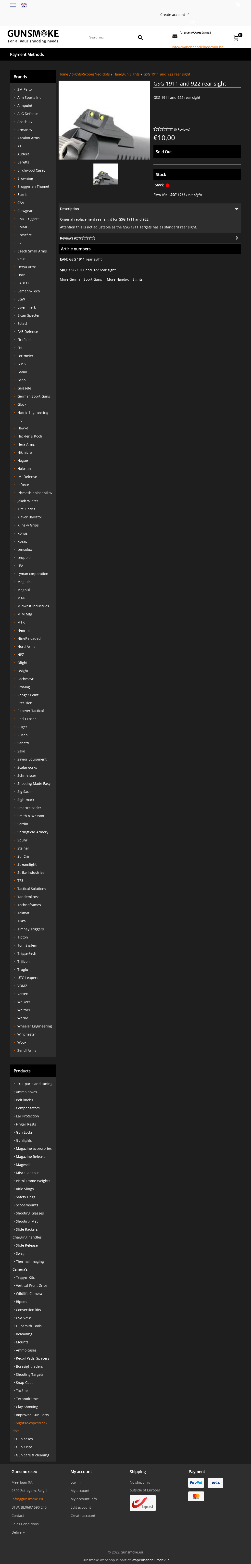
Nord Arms (26, 646)
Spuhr (22, 840)
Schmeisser (26, 775)
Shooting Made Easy (33, 783)
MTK (21, 622)
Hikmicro (24, 452)
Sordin (22, 824)
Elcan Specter (28, 315)
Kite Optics (26, 509)
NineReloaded (29, 638)
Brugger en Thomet (33, 186)
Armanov (24, 129)
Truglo (22, 969)
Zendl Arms (26, 1050)
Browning (25, 178)
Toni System (27, 945)
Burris (22, 194)
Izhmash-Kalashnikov (34, 492)
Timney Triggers (30, 929)
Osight (22, 670)
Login (192, 21)
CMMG (22, 227)
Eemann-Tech (28, 291)
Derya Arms (27, 266)
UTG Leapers (27, 977)
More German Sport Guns (81, 279)
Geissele (24, 388)
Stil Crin (23, 856)
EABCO (23, 283)
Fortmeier (25, 355)
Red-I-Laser (26, 718)
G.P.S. (22, 364)
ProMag (23, 687)
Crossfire (24, 235)
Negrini (23, 630)
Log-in (76, 1482)
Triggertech (26, 953)
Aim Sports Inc (29, 97)
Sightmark (25, 799)
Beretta (23, 162)
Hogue (22, 460)
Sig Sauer (25, 791)
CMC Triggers (28, 218)
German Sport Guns (33, 396)
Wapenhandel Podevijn (151, 1560)
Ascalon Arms (28, 138)
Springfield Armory (32, 832)
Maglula (24, 581)
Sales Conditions (25, 1524)
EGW (21, 299)
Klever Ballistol (29, 517)
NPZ (20, 654)
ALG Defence (27, 113)
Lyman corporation (32, 573)
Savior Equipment (32, 759)
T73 (20, 880)
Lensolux (24, 549)
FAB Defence (27, 331)
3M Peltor (25, 89)
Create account (168, 14)
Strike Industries (30, 872)
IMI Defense (27, 476)
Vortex (22, 993)
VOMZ (22, 985)
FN (19, 347)
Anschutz (25, 121)
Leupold (24, 557)
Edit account (81, 1507)
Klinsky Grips (28, 525)
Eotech (22, 323)
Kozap (22, 541)
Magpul (23, 590)
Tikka (21, 921)
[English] (24, 4)
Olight (22, 662)
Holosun (24, 468)
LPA (20, 565)
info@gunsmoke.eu (27, 1499)
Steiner (23, 848)
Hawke (22, 428)
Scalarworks (27, 767)
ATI (20, 146)
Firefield (24, 339)
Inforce (23, 484)
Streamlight (27, 864)
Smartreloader (29, 807)
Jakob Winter (27, 501)
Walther (23, 1010)
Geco (21, 380)
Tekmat (23, 913)
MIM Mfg (24, 614)
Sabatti (23, 743)
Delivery (18, 1532)
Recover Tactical (30, 710)
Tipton (22, 937)
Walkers (23, 1002)
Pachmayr (25, 678)
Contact (18, 1515)
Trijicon (23, 961)
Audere (23, 154)
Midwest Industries (33, 606)
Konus (22, 533)
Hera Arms (26, 444)
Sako (21, 751)
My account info (84, 1499)
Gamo (22, 372)
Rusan (22, 735)
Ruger (22, 727)
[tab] (150, 208)
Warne (22, 1018)
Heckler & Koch (29, 436)
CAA (20, 202)
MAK (21, 598)
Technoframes (29, 904)
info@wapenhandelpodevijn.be (197, 47)
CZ (19, 243)
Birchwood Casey (31, 170)
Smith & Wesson (30, 815)
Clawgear (25, 210)
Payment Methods (27, 54)
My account (80, 1490)
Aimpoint (24, 105)
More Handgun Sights (125, 279)
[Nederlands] (13, 4)
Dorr (21, 275)
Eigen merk (26, 307)
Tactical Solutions (31, 888)
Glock (21, 404)
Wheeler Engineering (34, 1026)
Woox (21, 1042)
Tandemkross (28, 896)
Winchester (26, 1034)
